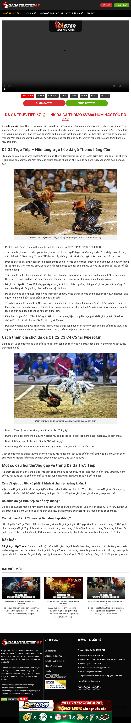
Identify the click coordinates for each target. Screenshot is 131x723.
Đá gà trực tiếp (11, 13)
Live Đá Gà (27, 96)
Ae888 (40, 96)
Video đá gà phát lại (51, 13)
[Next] (126, 601)
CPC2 (64, 96)
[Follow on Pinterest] (85, 688)
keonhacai (95, 681)
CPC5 (94, 96)
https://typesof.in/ (95, 655)
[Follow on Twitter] (80, 688)
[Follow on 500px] (94, 688)
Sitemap (98, 672)
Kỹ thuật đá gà (74, 13)
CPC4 (84, 96)
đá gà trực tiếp (15, 126)
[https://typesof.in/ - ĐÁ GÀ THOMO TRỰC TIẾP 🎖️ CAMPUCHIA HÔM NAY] (21, 5)
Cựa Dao (52, 96)
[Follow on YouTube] (89, 688)
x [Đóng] (24, 699)
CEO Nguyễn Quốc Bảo (112, 676)
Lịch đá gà (30, 13)
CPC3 (74, 96)
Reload (105, 96)
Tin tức (91, 13)
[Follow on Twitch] (98, 688)
